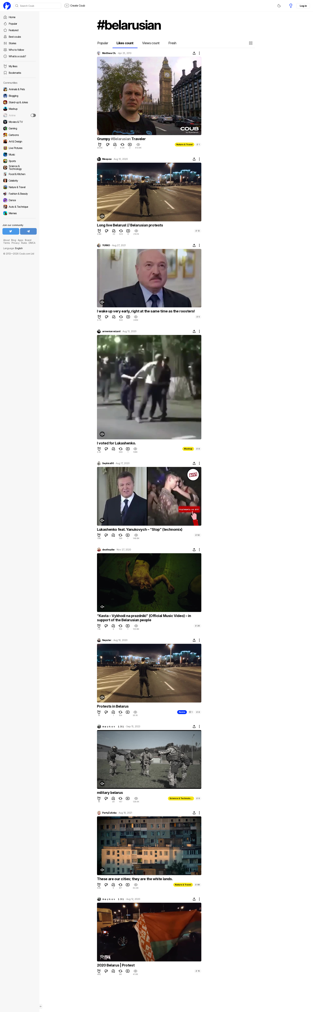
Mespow (107, 159)
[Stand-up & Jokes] (19, 102)
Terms (6, 242)
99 (197, 884)
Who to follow (16, 49)
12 (197, 230)
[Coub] (7, 5)
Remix (182, 712)
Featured (13, 30)
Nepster (106, 640)
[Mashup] (19, 109)
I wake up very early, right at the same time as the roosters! (146, 311)
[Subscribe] (33, 115)
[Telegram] (28, 231)
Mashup (188, 449)
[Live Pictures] (19, 148)
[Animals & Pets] (19, 89)
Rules (24, 242)
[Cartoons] (19, 135)
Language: (13, 248)
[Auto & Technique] (19, 206)
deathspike (108, 549)
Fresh (172, 43)
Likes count (125, 43)
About (6, 240)
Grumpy (104, 139)
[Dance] (19, 200)
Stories (12, 43)
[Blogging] (19, 96)
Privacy (16, 242)
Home (12, 17)
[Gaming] (19, 128)
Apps (20, 240)
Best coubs (15, 36)
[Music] (19, 154)
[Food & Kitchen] (19, 174)
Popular (13, 23)
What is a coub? (17, 56)
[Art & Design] (19, 141)
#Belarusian (121, 139)
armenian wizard (111, 331)
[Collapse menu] (40, 1006)
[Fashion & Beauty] (19, 193)
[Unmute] (102, 216)
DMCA (32, 242)
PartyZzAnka (109, 813)
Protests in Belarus (112, 706)
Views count (150, 43)
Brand (28, 240)
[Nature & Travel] (19, 187)
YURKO (106, 245)
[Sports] (19, 161)
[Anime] (19, 115)
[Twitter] (10, 231)
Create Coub (77, 5)
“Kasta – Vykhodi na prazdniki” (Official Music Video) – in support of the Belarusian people (144, 618)
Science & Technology (181, 798)
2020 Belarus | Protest (115, 965)
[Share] (194, 53)
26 (197, 625)
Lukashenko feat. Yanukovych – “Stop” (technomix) (139, 529)
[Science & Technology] (19, 167)
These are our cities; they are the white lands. (135, 879)
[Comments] (115, 145)
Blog (13, 240)
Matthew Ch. (109, 53)
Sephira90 (108, 463)
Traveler (138, 139)
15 (198, 971)
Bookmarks (15, 72)
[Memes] (19, 213)
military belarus (110, 792)
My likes (13, 66)
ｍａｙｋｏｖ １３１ (113, 726)
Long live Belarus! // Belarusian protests (130, 225)
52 (197, 535)
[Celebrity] (19, 180)
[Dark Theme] (279, 5)
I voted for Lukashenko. (116, 443)
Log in (303, 5)
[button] (251, 43)
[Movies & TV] (19, 122)
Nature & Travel (184, 144)
